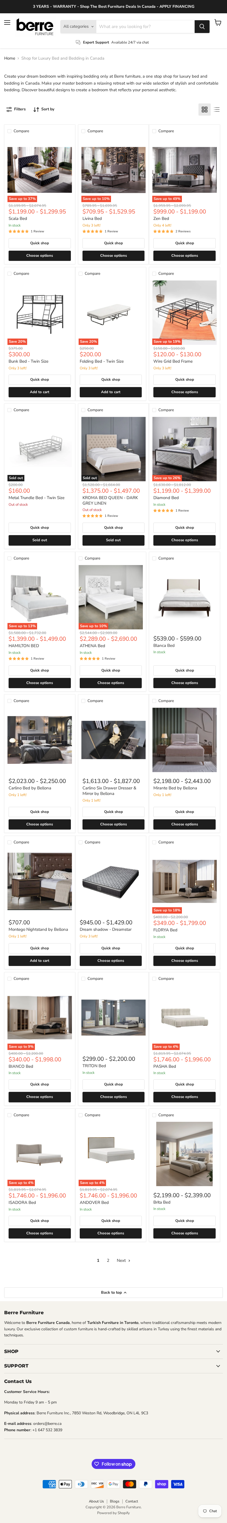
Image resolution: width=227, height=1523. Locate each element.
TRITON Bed (94, 1066)
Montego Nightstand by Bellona (38, 929)
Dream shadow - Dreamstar (105, 929)
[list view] (217, 109)
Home (9, 58)
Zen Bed (161, 218)
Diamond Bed (166, 497)
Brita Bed (162, 1202)
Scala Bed (18, 218)
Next (122, 1260)
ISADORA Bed (22, 1202)
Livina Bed (92, 218)
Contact (131, 1501)
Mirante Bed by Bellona (175, 788)
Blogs (114, 1501)
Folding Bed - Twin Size (102, 361)
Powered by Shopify (113, 1513)
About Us (96, 1501)
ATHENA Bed (92, 646)
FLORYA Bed (165, 930)
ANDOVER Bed (94, 1202)
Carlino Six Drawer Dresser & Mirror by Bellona (109, 790)
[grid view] (204, 109)
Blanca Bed (164, 645)
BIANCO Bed (21, 1066)
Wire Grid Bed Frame (173, 361)
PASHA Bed (164, 1066)
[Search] (202, 26)
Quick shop (39, 243)
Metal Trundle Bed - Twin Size (37, 497)
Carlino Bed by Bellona (30, 788)
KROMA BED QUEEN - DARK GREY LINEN (110, 500)
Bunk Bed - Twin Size (28, 361)
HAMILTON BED (24, 646)
